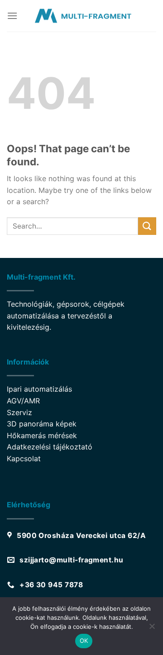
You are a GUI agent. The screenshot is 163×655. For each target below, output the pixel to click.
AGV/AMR (23, 400)
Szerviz (19, 412)
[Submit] (147, 226)
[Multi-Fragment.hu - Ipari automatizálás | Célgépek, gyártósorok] (81, 15)
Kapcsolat (24, 458)
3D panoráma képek (42, 423)
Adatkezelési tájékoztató (49, 446)
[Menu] (12, 16)
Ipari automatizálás (39, 388)
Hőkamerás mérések (42, 435)
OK (84, 640)
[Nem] (151, 629)
